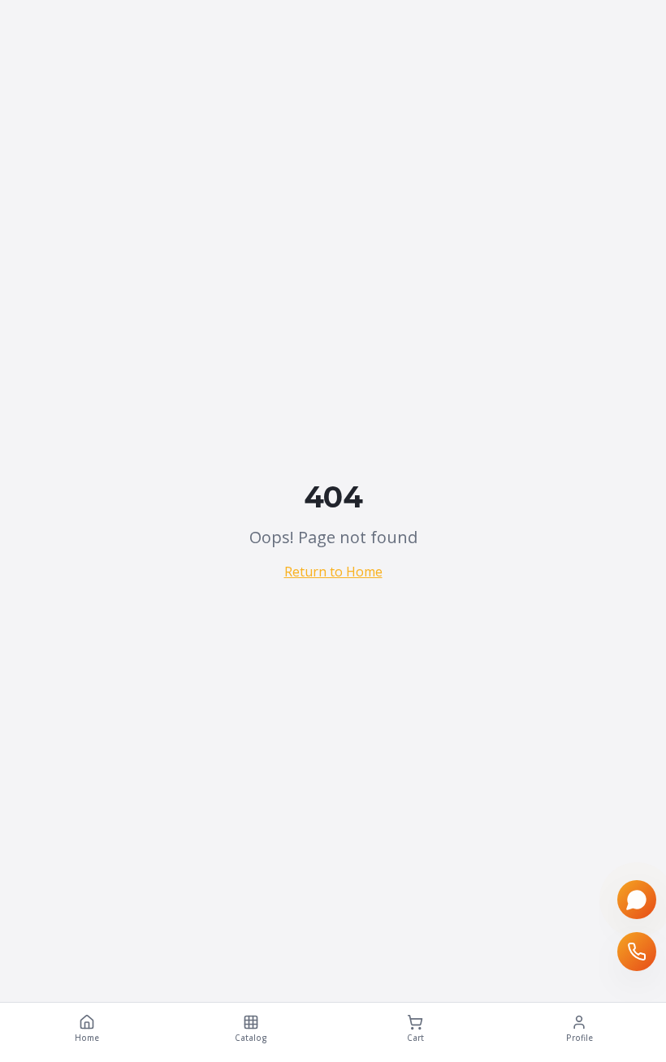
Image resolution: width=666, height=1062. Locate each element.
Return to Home (333, 572)
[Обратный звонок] (636, 951)
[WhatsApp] (636, 899)
